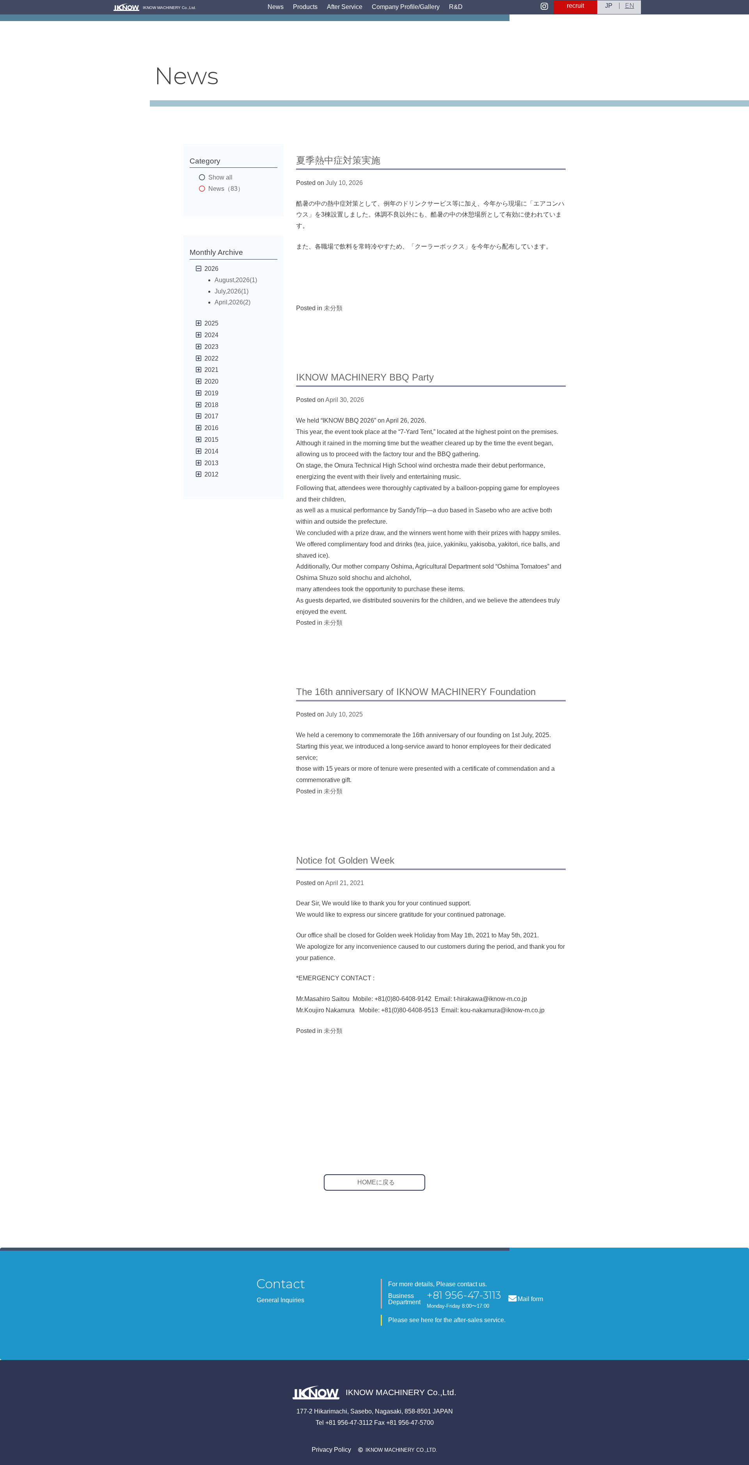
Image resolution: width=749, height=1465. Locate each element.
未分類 (333, 308)
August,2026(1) (236, 280)
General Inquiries (280, 1300)
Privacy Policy (331, 1449)
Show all (220, 177)
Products (305, 7)
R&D (456, 7)
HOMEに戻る (376, 1182)
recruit (575, 5)
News (276, 7)
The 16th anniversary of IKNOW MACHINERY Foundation (416, 691)
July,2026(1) (231, 291)
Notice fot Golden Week (345, 860)
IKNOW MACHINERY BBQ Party (365, 377)
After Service (344, 7)
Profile (406, 7)
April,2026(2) (232, 302)
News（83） (226, 188)
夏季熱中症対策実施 (338, 160)
